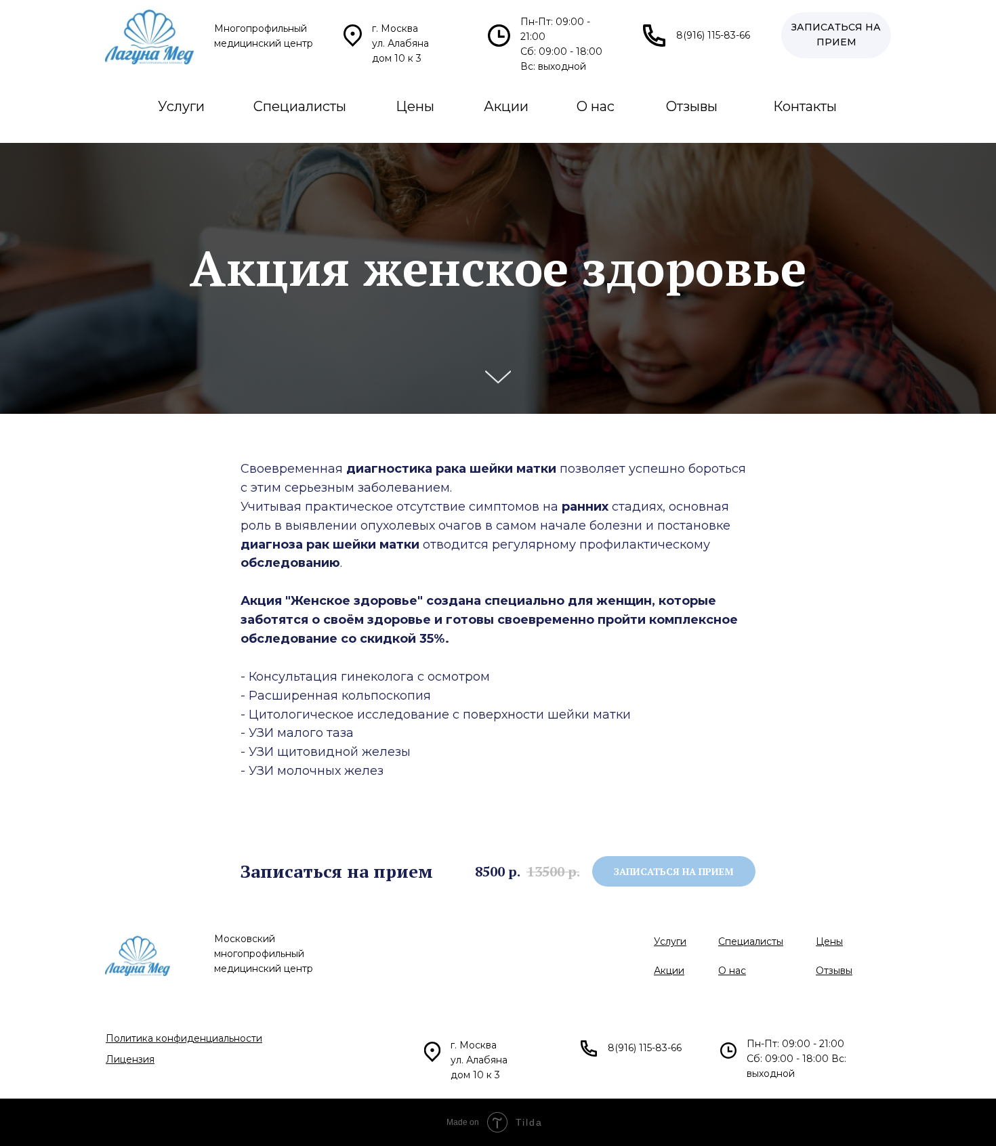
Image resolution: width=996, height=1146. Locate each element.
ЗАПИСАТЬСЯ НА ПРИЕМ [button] (836, 34)
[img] (149, 35)
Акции (506, 106)
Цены (415, 106)
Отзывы (692, 106)
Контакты (805, 106)
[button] (673, 871)
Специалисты (299, 106)
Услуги (181, 106)
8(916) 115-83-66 (713, 35)
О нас (596, 106)
